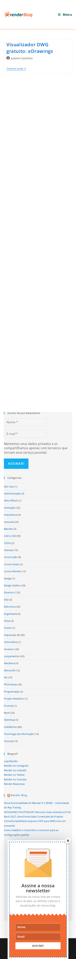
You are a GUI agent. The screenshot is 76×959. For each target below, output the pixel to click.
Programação (11, 691)
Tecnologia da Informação (19, 734)
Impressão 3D (12, 635)
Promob (8, 705)
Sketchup (9, 719)
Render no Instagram (16, 765)
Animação (9, 507)
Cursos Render (12, 571)
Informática (10, 642)
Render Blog (19, 795)
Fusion (8, 628)
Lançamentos (12, 656)
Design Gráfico (12, 585)
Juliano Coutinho (22, 58)
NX (5, 677)
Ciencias (8, 550)
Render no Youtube (15, 779)
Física (7, 621)
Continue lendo (16, 69)
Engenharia (10, 614)
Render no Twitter (14, 774)
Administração (12, 493)
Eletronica (9, 606)
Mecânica (9, 663)
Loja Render (11, 761)
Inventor (9, 649)
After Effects (11, 500)
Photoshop (10, 684)
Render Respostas (14, 784)
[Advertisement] (38, 239)
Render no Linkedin (15, 770)
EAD (6, 599)
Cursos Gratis (11, 564)
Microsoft (9, 670)
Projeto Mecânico (14, 698)
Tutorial (8, 741)
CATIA (7, 543)
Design (8, 578)
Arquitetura (10, 514)
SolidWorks (10, 727)
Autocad (9, 522)
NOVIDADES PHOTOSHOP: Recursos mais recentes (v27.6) (37, 812)
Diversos (9, 592)
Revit (7, 712)
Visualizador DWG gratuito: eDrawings (29, 47)
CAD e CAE (10, 536)
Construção (10, 557)
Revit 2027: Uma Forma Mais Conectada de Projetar (33, 816)
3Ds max (9, 486)
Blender (8, 529)
